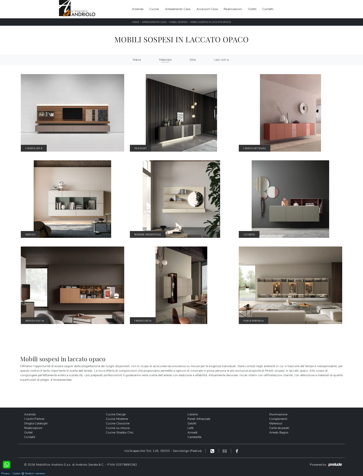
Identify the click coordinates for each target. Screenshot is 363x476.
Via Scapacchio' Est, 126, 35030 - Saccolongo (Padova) (163, 451)
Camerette (194, 437)
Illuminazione (278, 414)
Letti (191, 428)
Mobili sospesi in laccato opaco (210, 22)
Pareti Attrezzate (199, 419)
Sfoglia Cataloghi (36, 423)
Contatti (267, 9)
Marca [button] (137, 60)
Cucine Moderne (117, 419)
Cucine (154, 9)
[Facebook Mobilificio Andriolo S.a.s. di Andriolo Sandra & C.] (237, 451)
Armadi (193, 432)
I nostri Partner (34, 419)
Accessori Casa (207, 9)
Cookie (16, 473)
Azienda (137, 9)
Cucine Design (116, 414)
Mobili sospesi (178, 22)
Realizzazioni (233, 9)
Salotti (192, 423)
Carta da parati (279, 428)
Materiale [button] (165, 60)
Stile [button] (193, 60)
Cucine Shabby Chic (120, 432)
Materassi (275, 423)
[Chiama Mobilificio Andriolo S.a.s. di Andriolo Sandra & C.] (213, 451)
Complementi (278, 419)
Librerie (193, 414)
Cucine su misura (118, 428)
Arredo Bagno (278, 432)
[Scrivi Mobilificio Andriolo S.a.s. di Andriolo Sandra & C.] (225, 451)
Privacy (5, 473)
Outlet (252, 9)
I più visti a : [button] (222, 60)
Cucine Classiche (118, 423)
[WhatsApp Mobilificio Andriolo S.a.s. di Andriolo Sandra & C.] (6, 464)
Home (135, 22)
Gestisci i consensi (35, 473)
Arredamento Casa (177, 9)
